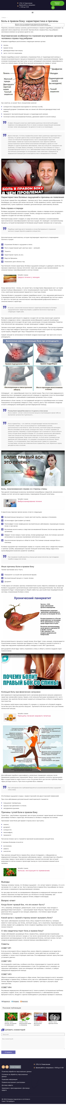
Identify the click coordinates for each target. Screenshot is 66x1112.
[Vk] (7, 1067)
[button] (57, 3)
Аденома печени (53, 1023)
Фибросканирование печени (30, 501)
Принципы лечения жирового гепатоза (34, 716)
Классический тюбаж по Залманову (25, 1024)
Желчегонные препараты (38, 1024)
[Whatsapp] (53, 7)
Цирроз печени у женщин (29, 277)
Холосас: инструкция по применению (34, 871)
